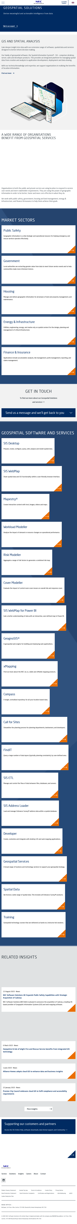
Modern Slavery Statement (9, 1190)
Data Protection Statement (9, 1193)
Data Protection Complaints (27, 1193)
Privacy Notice (59, 1190)
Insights (21, 1174)
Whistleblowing (62, 1193)
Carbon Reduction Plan (8, 1196)
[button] (72, 2)
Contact (43, 1174)
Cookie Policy (48, 1190)
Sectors (4, 1174)
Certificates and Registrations (46, 1193)
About (36, 1174)
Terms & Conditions (36, 1190)
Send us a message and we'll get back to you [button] (35, 412)
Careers (28, 1174)
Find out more (7, 73)
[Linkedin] (4, 1180)
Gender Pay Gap (23, 1190)
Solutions (12, 1174)
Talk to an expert (9, 26)
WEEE (70, 1193)
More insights (32, 1109)
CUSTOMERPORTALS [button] (64, 2)
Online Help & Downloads (11, 33)
